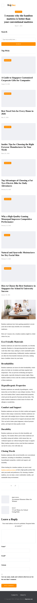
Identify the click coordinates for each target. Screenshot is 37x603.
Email (3, 556)
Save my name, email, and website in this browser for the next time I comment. (17, 578)
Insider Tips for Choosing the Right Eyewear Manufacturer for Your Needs (17, 147)
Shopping (18, 11)
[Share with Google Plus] (26, 486)
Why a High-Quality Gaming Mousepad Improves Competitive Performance (16, 219)
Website (3, 565)
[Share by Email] (21, 488)
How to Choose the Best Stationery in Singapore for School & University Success (18, 288)
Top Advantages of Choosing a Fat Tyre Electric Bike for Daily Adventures (17, 183)
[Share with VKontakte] (33, 486)
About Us (23, 595)
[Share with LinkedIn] (28, 486)
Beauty (7, 235)
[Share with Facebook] (21, 486)
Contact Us (14, 595)
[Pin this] (30, 486)
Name (3, 546)
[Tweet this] (24, 486)
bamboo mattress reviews (8, 470)
